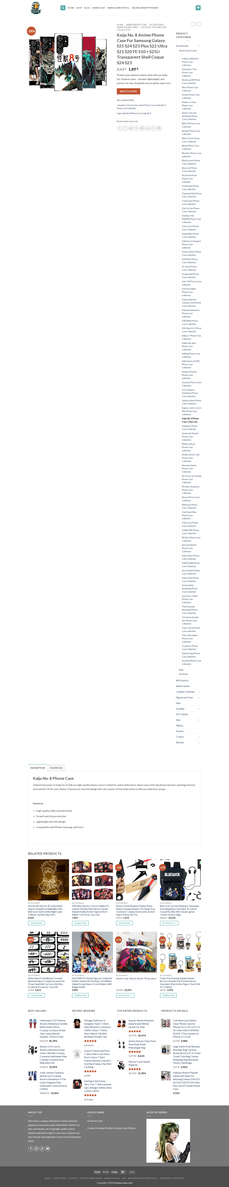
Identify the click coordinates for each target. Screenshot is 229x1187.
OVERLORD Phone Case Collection (190, 532)
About (48, 1178)
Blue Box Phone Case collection (191, 155)
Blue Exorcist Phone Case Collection (191, 162)
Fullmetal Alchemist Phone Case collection (191, 313)
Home (71, 8)
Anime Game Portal (118, 8)
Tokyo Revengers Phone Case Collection (190, 638)
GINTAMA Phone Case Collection (190, 322)
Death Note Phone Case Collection (190, 235)
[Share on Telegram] (159, 128)
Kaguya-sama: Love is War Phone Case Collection (191, 411)
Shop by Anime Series (91, 1178)
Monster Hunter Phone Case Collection (189, 468)
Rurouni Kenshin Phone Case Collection (189, 548)
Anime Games (183, 686)
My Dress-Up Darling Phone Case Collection (191, 479)
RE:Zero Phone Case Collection (191, 539)
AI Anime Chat (95, 1120)
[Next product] (193, 24)
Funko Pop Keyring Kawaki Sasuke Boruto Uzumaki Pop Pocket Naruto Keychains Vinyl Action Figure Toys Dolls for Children (180, 982)
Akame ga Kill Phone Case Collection (191, 81)
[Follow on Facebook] (30, 1148)
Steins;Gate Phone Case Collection (190, 579)
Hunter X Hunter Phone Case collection (189, 375)
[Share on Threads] (136, 128)
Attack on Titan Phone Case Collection (189, 105)
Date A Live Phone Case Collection (190, 228)
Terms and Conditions (172, 1178)
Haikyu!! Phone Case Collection (191, 337)
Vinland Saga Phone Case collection (191, 655)
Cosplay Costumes (185, 691)
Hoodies (180, 708)
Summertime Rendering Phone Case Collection (189, 588)
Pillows (179, 725)
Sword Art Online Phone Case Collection (190, 599)
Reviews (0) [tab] (56, 768)
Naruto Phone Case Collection (191, 499)
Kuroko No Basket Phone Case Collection (190, 436)
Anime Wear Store (136, 24)
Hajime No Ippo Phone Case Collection (189, 346)
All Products (182, 680)
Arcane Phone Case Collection (191, 96)
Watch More (128, 91)
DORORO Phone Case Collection (189, 261)
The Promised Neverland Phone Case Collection (190, 609)
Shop (79, 8)
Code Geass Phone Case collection (190, 202)
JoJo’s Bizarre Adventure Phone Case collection (190, 393)
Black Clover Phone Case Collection (191, 140)
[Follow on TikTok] (42, 1148)
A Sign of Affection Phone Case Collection (190, 61)
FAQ (124, 1178)
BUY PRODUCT (169, 923)
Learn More (36, 923)
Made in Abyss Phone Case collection (188, 447)
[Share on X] (125, 128)
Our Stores (60, 1178)
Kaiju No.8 (146, 113)
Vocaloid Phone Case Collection (191, 662)
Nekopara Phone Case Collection (189, 506)
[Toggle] (199, 46)
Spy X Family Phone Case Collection (191, 572)
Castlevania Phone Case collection (190, 187)
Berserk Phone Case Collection (191, 132)
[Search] (62, 7)
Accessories (157, 24)
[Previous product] (198, 24)
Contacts (73, 1178)
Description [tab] (38, 768)
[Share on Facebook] (119, 128)
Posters (180, 731)
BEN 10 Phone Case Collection (191, 125)
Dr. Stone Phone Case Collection (189, 268)
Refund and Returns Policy (143, 1178)
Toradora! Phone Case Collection (190, 648)
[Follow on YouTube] (47, 1148)
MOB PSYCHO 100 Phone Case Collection (190, 457)
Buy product (125, 995)
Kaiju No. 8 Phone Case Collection (190, 420)
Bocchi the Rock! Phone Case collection (189, 178)
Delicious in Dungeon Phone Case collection (191, 244)
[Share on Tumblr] (153, 128)
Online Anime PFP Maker (144, 8)
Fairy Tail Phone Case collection (191, 283)
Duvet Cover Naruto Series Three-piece (136, 978)
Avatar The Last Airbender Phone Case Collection (189, 116)
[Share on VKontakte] (147, 128)
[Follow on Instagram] (36, 1148)
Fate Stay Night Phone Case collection (189, 292)
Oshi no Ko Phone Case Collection (190, 524)
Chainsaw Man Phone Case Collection (191, 195)
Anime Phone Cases (127, 27)
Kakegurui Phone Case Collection (189, 428)
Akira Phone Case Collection (190, 89)
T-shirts (180, 737)
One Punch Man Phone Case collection (189, 515)
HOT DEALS (182, 714)
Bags (181, 670)
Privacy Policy (112, 1178)
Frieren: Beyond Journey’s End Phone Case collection (191, 302)
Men (178, 720)
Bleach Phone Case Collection (190, 147)
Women (180, 742)
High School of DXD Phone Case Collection (191, 364)
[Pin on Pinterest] (142, 128)
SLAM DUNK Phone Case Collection (191, 565)
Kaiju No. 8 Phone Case (131, 113)
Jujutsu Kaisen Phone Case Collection (191, 402)
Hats (178, 703)
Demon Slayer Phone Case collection (191, 253)
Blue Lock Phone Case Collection (189, 170)
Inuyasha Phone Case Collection (191, 384)
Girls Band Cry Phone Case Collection (191, 330)
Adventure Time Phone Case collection (189, 72)
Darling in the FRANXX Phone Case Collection (191, 218)
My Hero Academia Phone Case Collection (190, 489)
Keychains (183, 674)
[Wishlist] (198, 7)
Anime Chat (98, 8)
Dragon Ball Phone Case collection (190, 276)
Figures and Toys (184, 697)
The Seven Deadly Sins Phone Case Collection (190, 620)
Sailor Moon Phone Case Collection (190, 557)
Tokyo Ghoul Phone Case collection (191, 629)
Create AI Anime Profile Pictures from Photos (111, 1128)
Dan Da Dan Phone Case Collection (190, 210)
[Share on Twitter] (131, 128)
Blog (87, 8)
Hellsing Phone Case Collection (191, 355)
